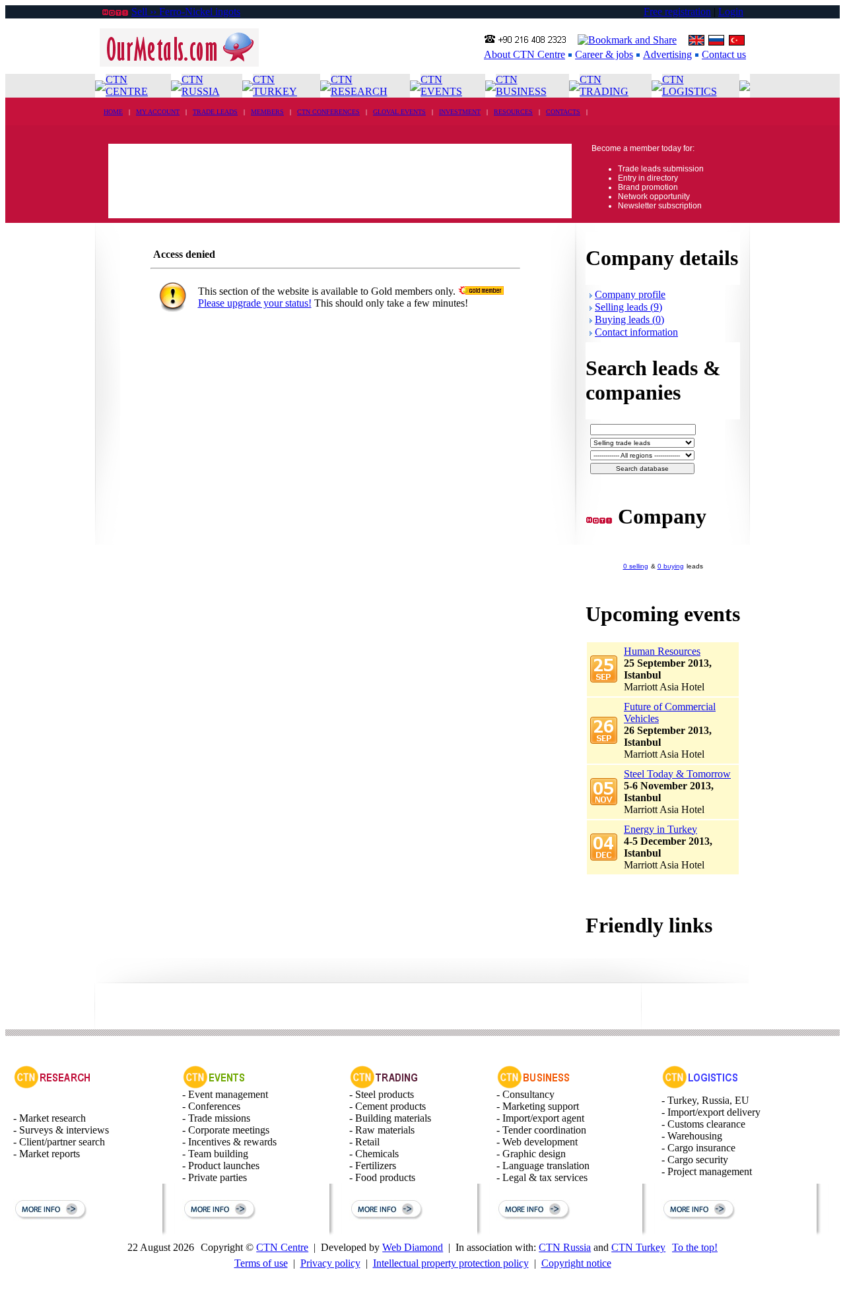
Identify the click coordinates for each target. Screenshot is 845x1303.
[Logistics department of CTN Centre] (700, 1085)
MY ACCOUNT (158, 111)
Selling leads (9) (628, 307)
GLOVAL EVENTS (399, 111)
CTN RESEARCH (359, 85)
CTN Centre (282, 1247)
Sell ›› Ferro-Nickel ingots (185, 11)
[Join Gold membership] (481, 291)
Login (730, 11)
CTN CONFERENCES (328, 111)
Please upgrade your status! (255, 303)
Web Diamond (412, 1247)
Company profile (630, 294)
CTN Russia (565, 1247)
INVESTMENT (460, 111)
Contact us (724, 54)
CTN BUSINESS (521, 85)
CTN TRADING (604, 85)
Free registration (677, 11)
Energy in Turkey (660, 829)
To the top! (695, 1247)
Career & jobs (604, 54)
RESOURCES (513, 111)
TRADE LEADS (215, 111)
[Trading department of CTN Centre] (384, 1085)
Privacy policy (330, 1263)
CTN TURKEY (275, 85)
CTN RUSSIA (201, 85)
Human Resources (662, 651)
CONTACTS (563, 111)
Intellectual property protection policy (451, 1263)
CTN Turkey (638, 1247)
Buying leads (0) (629, 319)
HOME (113, 111)
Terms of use (261, 1263)
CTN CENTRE (127, 85)
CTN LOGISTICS (689, 85)
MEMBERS (267, 111)
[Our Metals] (179, 63)
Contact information (636, 332)
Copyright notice (576, 1263)
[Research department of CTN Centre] (52, 1085)
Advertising (667, 54)
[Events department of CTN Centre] (214, 1085)
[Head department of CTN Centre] (533, 1085)
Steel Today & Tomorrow (677, 773)
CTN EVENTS (441, 85)
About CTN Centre (524, 54)
